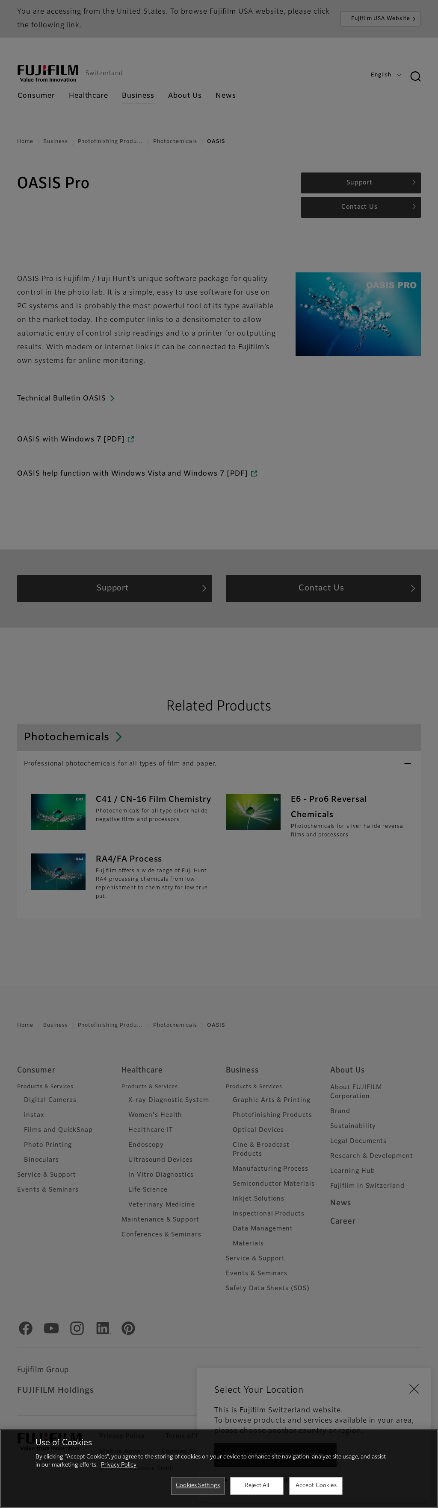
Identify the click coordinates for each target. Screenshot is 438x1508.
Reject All (257, 1485)
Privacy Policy (118, 1465)
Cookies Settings (198, 1485)
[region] (219, 1468)
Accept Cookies (316, 1485)
